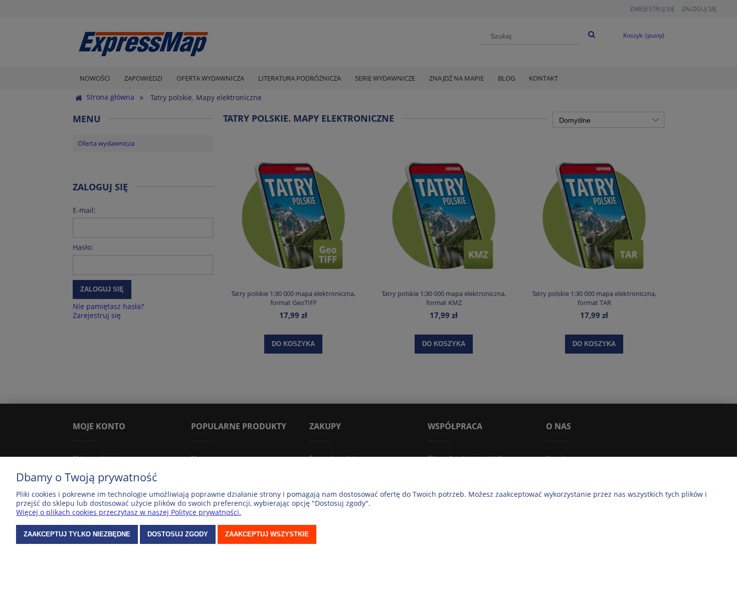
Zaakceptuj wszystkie (267, 534)
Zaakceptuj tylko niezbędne (77, 534)
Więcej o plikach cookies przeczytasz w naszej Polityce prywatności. (128, 512)
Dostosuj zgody (177, 534)
